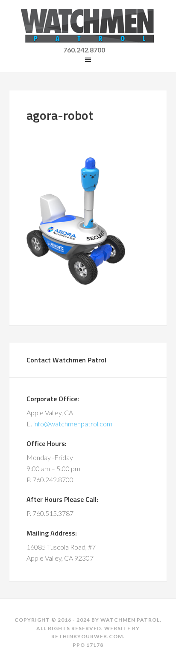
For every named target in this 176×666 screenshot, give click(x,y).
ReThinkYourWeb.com (87, 636)
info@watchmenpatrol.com (72, 424)
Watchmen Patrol (88, 26)
